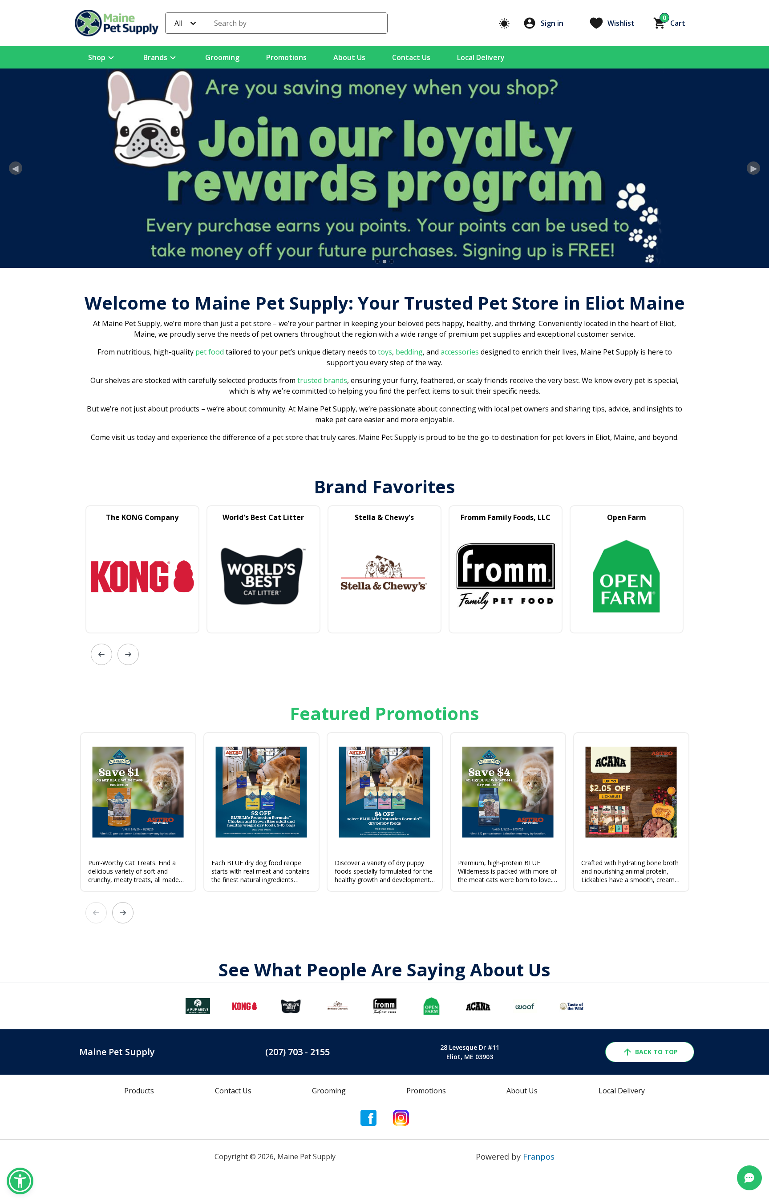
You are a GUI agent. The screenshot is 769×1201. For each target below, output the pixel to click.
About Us (349, 57)
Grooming (222, 57)
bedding (408, 437)
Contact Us (411, 57)
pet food (209, 437)
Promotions (286, 57)
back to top (656, 1137)
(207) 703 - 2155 (297, 1137)
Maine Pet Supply (117, 1137)
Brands (155, 57)
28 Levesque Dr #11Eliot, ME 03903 (469, 1137)
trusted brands (321, 466)
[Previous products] (101, 739)
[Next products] (128, 739)
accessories (460, 437)
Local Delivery (481, 57)
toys (385, 437)
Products (139, 1176)
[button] (20, 1181)
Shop (96, 57)
